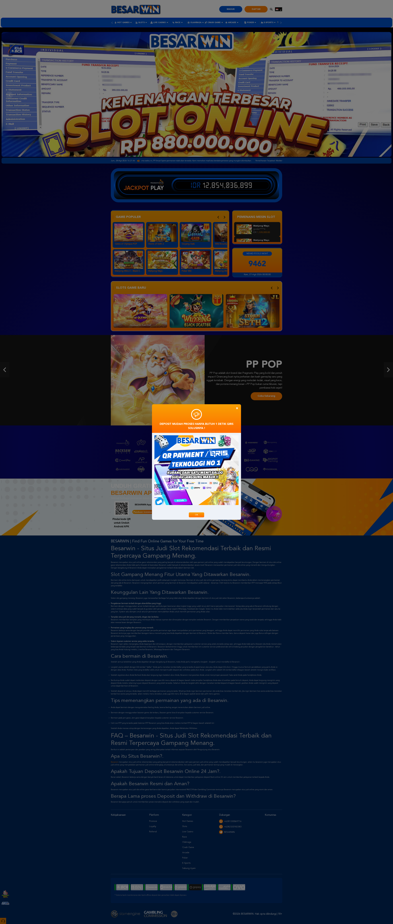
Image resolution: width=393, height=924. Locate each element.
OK (196, 515)
